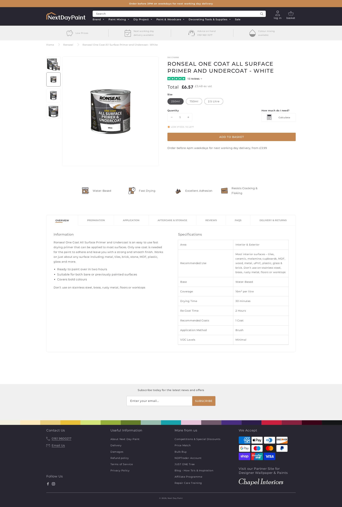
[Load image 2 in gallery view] (53, 79)
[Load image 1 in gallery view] (53, 63)
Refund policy (119, 458)
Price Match (183, 445)
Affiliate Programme (188, 476)
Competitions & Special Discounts (197, 439)
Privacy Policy (119, 470)
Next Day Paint (175, 498)
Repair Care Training (188, 483)
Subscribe (204, 401)
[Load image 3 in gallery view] (53, 95)
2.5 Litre (213, 101)
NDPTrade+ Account (188, 458)
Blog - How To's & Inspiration (194, 470)
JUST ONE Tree (185, 464)
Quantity (173, 110)
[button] (99, 20)
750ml (194, 101)
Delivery (116, 445)
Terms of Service (121, 464)
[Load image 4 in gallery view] (53, 111)
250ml (175, 101)
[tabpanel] (171, 288)
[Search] (262, 14)
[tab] (62, 220)
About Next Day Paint (125, 439)
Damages (116, 451)
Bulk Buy (181, 451)
